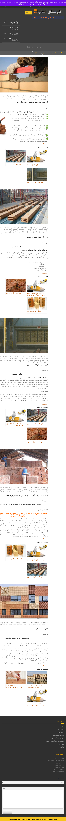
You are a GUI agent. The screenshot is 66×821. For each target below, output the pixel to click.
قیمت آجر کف (12, 360)
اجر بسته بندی (38, 97)
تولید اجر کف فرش (27, 231)
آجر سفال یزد (7, 227)
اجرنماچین (20, 97)
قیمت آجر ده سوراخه (11, 97)
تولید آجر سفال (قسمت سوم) (37, 365)
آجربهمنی (40, 229)
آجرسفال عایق (22, 229)
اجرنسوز (41, 231)
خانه (63, 726)
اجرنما (25, 97)
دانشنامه (12, 5)
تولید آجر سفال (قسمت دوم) (37, 237)
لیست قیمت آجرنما (35, 492)
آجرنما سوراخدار (7, 229)
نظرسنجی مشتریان (58, 735)
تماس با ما (5, 5)
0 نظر (18, 99)
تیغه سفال (6, 231)
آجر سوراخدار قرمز (7, 96)
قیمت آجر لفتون (12, 624)
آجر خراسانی (15, 227)
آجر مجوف (33, 358)
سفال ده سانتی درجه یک (39, 232)
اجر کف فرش (39, 491)
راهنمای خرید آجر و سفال (57, 738)
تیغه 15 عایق (13, 231)
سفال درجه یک (29, 360)
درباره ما (19, 5)
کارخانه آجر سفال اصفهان (15, 232)
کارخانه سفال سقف (30, 362)
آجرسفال (29, 229)
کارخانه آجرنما (40, 99)
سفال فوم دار (21, 360)
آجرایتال (46, 229)
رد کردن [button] (20, 4)
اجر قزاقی (36, 52)
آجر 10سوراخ (16, 96)
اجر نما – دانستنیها (41, 629)
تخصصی (24, 487)
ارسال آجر (61, 744)
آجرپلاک (35, 229)
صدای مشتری (60, 732)
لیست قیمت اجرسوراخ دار (29, 99)
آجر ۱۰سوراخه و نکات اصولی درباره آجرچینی (32, 102)
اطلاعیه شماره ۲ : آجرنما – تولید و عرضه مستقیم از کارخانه (27, 495)
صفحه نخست (46, 5)
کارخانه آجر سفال (27, 232)
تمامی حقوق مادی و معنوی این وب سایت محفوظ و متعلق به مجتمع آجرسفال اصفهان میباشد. (33, 819)
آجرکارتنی (16, 358)
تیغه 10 (19, 231)
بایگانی (62, 747)
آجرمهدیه (15, 229)
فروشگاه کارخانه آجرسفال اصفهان (32, 5)
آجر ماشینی (40, 358)
